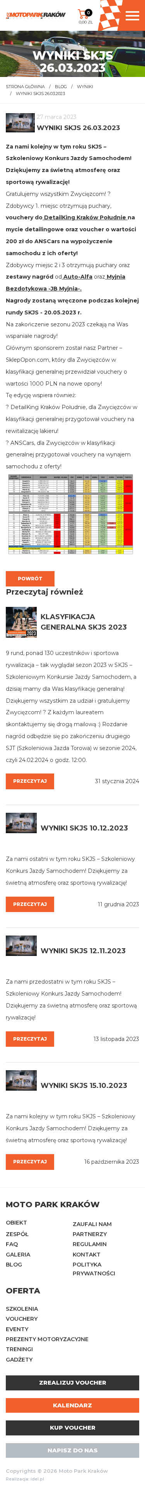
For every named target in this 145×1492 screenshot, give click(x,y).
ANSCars (47, 241)
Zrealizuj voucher (72, 1382)
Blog (61, 86)
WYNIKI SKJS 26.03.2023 (40, 93)
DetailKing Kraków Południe (84, 217)
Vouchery (22, 1318)
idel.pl (37, 1479)
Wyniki (85, 86)
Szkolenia (22, 1308)
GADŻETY (19, 1359)
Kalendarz (72, 1405)
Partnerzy (90, 1234)
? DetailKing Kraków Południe (46, 407)
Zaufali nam (92, 1224)
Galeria (18, 1254)
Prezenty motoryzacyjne (47, 1339)
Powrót (30, 578)
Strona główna (25, 86)
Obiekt (16, 1222)
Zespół (17, 1234)
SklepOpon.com (27, 359)
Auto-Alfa (77, 276)
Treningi (19, 1349)
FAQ (12, 1244)
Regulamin (90, 1244)
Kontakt (87, 1254)
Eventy (17, 1329)
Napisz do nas (73, 1450)
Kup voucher (73, 1427)
